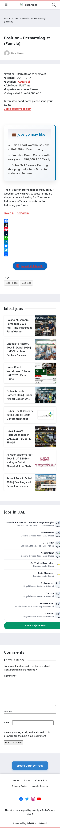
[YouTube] (39, 799)
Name (8, 711)
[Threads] (30, 225)
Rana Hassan (17, 53)
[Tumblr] (30, 233)
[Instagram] (33, 799)
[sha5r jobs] (30, 5)
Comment (10, 675)
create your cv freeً (30, 765)
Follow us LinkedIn (32, 266)
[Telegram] (30, 250)
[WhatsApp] (30, 238)
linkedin (9, 213)
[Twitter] (27, 799)
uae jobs (26, 282)
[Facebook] (30, 221)
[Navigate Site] (6, 4)
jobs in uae (12, 282)
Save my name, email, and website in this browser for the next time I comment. (27, 734)
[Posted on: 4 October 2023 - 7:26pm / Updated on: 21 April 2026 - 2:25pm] (29, 53)
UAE (16, 18)
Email (8, 722)
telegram (23, 213)
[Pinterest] (30, 229)
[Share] (30, 254)
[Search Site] (54, 4)
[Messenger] (30, 246)
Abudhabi (24, 81)
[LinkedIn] (30, 242)
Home (7, 18)
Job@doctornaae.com (17, 108)
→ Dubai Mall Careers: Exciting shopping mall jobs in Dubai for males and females (28, 169)
